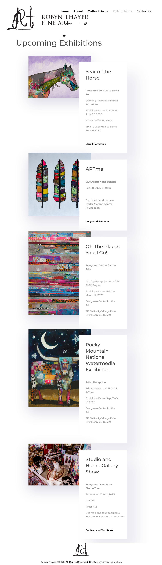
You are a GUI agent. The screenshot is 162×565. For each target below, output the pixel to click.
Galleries (144, 11)
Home (64, 11)
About (78, 11)
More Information (96, 144)
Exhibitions (122, 11)
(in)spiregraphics (112, 562)
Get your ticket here (97, 221)
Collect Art (97, 11)
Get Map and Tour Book (99, 530)
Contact (66, 23)
